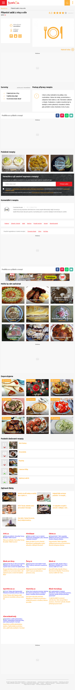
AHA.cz (6, 534)
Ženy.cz (29, 561)
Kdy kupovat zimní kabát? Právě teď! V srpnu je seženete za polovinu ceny (36, 570)
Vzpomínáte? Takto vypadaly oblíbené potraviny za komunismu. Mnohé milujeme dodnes (59, 543)
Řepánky (21, 460)
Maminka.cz (30, 589)
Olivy (39, 231)
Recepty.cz (4, 8)
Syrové (46, 223)
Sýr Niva (45, 231)
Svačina (29, 223)
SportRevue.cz (9, 589)
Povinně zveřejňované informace (43, 684)
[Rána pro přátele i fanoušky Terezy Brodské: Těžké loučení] (14, 536)
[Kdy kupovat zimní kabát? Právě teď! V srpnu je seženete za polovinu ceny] (37, 565)
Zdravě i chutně (15, 223)
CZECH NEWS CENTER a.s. (20, 682)
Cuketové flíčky (23, 469)
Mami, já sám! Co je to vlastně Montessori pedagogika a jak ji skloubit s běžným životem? (35, 543)
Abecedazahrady (9, 616)
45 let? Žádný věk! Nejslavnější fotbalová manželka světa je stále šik (13, 597)
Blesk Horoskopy (55, 589)
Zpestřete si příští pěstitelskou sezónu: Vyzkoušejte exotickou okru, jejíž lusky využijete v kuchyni (14, 626)
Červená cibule (32, 231)
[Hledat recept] (67, 3)
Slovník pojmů (54, 223)
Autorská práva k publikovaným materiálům (47, 682)
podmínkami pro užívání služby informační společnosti (28, 189)
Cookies (42, 683)
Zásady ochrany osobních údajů (46, 192)
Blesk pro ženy (8, 561)
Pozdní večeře (37, 223)
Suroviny (4, 87)
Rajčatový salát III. (24, 478)
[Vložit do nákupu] (15, 36)
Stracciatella (22, 452)
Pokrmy (7, 223)
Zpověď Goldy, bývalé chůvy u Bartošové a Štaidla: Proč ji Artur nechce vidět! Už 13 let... (59, 570)
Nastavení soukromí (50, 683)
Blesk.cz (52, 561)
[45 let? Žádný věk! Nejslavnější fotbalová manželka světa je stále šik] (14, 592)
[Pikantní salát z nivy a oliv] (53, 46)
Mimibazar (30, 534)
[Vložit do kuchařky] (11, 36)
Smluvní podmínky (36, 192)
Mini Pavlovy (22, 443)
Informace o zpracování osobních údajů (30, 683)
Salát (23, 223)
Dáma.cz (52, 534)
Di (5, 15)
